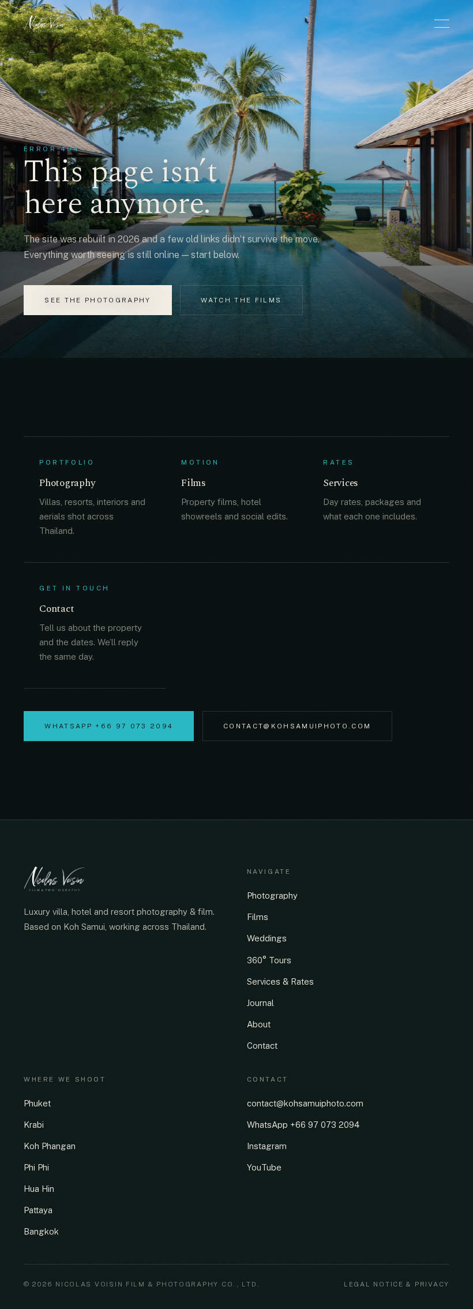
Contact (262, 1045)
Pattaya (38, 1210)
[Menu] (441, 24)
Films (257, 917)
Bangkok (41, 1231)
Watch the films (241, 300)
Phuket (37, 1103)
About (259, 1024)
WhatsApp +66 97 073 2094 (108, 726)
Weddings (267, 938)
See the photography (97, 300)
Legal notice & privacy (396, 1284)
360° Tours (269, 960)
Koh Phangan (50, 1146)
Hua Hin (39, 1189)
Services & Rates (280, 981)
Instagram (267, 1146)
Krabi (34, 1125)
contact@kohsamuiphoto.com (297, 726)
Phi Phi (36, 1167)
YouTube (264, 1167)
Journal (260, 1003)
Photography (272, 895)
